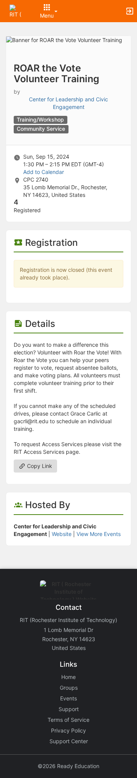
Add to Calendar (43, 172)
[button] (16, 10)
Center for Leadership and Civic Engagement (68, 103)
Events (68, 698)
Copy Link (38, 466)
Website (62, 534)
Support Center (68, 741)
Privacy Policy (68, 730)
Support (69, 709)
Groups (69, 687)
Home (68, 677)
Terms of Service (68, 719)
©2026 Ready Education (68, 766)
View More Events (98, 534)
